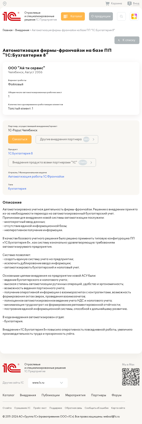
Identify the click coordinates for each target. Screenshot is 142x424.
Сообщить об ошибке (96, 408)
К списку (129, 40)
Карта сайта (118, 408)
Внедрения (22, 30)
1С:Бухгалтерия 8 (20, 153)
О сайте (7, 408)
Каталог (8, 395)
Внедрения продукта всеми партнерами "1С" (49, 162)
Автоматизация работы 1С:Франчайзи (36, 176)
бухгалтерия (17, 188)
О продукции (101, 16)
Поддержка (55, 408)
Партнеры (98, 395)
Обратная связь (73, 408)
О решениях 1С (22, 408)
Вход (136, 3)
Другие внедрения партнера (64, 139)
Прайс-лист (40, 408)
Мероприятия (75, 395)
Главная (7, 30)
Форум (116, 395)
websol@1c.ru (111, 416)
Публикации (51, 395)
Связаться (19, 139)
